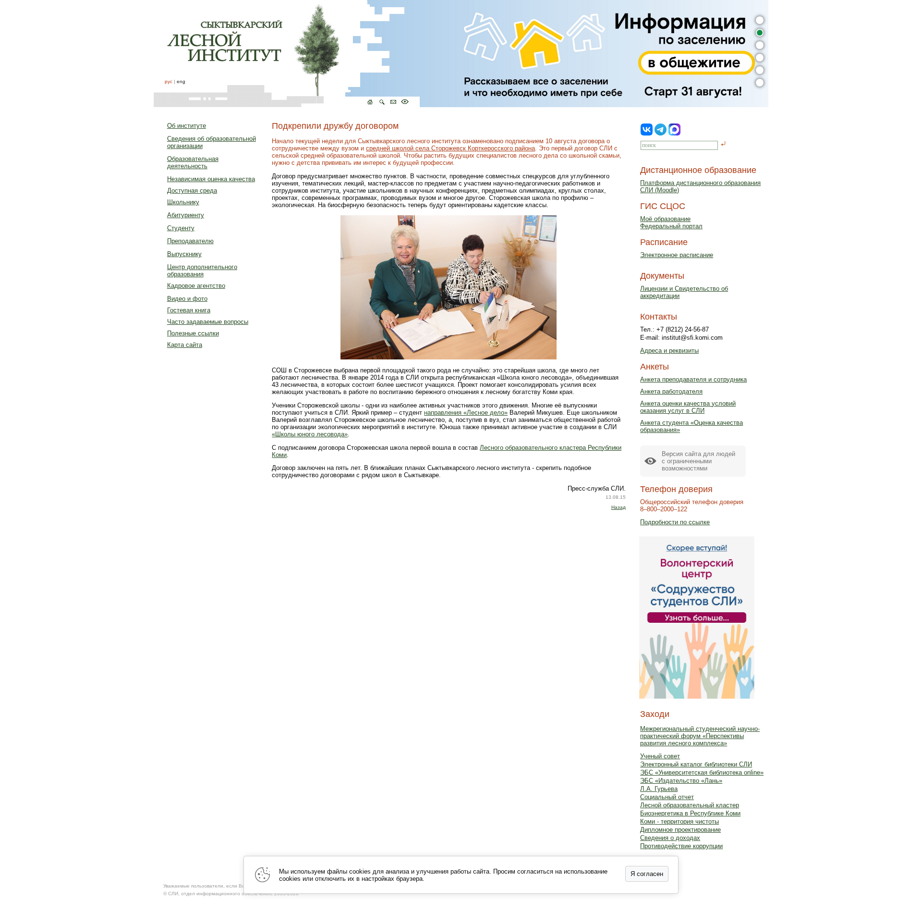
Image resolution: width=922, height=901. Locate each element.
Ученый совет (660, 756)
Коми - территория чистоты (679, 821)
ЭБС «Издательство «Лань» (681, 780)
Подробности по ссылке (675, 522)
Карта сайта (184, 344)
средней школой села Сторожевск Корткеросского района (450, 148)
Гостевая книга (188, 310)
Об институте (186, 125)
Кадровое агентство (196, 285)
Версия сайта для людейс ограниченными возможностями (698, 461)
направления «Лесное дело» (466, 412)
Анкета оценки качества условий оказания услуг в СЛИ (688, 407)
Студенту (180, 228)
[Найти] (723, 144)
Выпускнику (184, 254)
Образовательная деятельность (192, 162)
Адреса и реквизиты (669, 350)
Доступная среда (192, 190)
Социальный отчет (667, 797)
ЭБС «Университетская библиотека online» (702, 772)
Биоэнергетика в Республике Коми (690, 813)
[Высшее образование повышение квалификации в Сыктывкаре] (287, 53)
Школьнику (183, 202)
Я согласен (647, 873)
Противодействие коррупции (681, 846)
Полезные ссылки (193, 333)
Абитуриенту (185, 215)
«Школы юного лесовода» (310, 434)
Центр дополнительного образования (202, 270)
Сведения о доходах (670, 837)
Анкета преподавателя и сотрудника (693, 379)
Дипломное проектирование (680, 829)
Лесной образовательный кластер (689, 805)
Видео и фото (187, 298)
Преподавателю (190, 241)
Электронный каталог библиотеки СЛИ (696, 764)
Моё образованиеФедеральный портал (671, 222)
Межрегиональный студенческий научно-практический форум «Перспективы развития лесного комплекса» (700, 736)
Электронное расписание (676, 255)
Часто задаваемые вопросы (207, 321)
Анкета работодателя (671, 391)
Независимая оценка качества (211, 179)
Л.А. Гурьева (659, 788)
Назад (618, 507)
